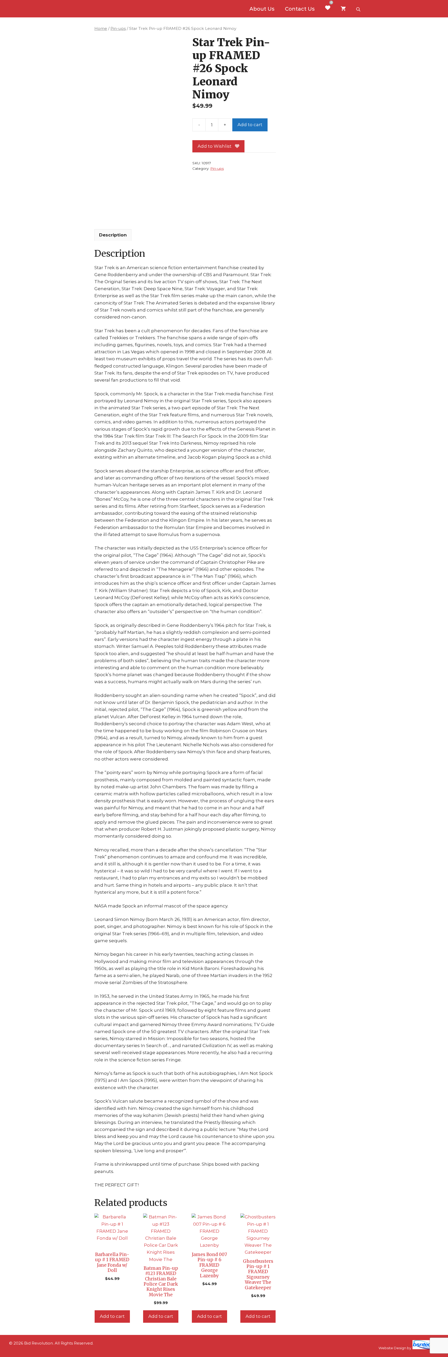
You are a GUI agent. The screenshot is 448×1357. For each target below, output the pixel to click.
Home (100, 28)
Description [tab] (113, 235)
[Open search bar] (358, 8)
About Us (262, 9)
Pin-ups (118, 28)
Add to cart (249, 124)
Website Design (392, 1348)
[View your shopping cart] (343, 9)
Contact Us (300, 9)
